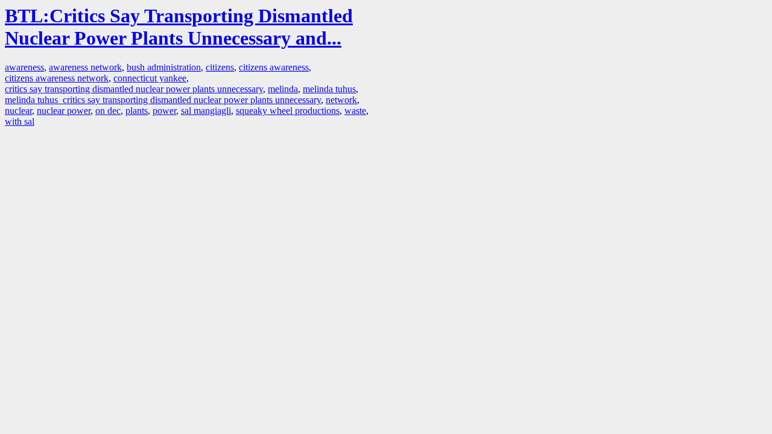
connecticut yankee (149, 78)
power (164, 110)
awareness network (85, 67)
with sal (19, 121)
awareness (24, 67)
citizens (220, 67)
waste (355, 110)
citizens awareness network (57, 78)
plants (136, 110)
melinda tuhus (329, 89)
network (341, 100)
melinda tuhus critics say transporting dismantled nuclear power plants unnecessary (163, 100)
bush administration (164, 67)
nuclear (18, 110)
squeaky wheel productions (288, 110)
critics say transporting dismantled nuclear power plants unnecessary (134, 89)
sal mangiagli (206, 110)
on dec (108, 110)
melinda (283, 89)
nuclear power (63, 110)
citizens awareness (274, 67)
